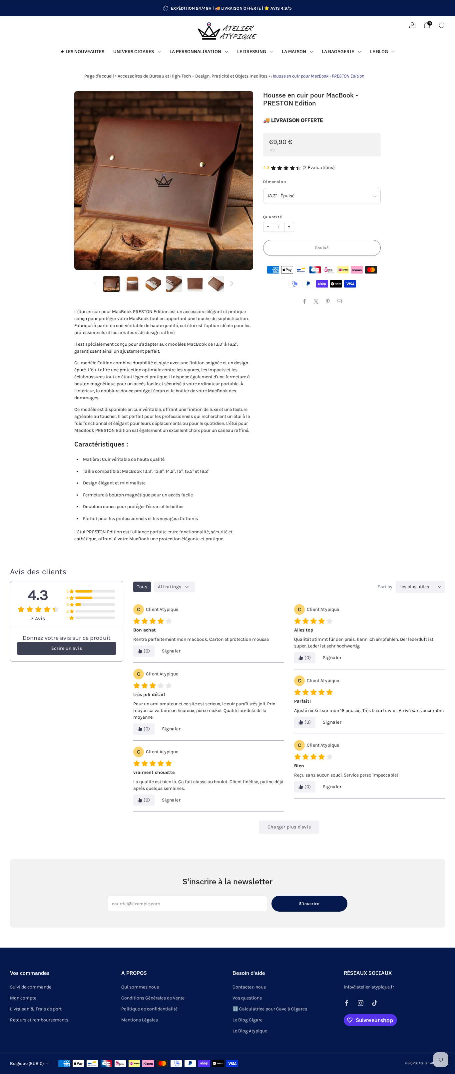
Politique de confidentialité (149, 1009)
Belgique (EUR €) (27, 1063)
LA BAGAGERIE (338, 52)
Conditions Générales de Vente (153, 998)
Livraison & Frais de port (36, 1009)
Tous (142, 587)
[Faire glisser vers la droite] (231, 284)
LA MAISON (294, 52)
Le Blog (379, 52)
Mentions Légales (139, 1020)
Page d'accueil (99, 76)
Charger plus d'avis (289, 827)
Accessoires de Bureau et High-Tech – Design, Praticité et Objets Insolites (192, 76)
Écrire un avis (66, 648)
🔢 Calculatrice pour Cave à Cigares (269, 1009)
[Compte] (412, 25)
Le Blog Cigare (247, 1020)
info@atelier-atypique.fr (369, 987)
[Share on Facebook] (304, 301)
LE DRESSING (251, 52)
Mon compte (23, 998)
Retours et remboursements (39, 1020)
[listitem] (227, 8)
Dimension (274, 181)
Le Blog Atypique (249, 1031)
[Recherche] (441, 25)
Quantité (272, 217)
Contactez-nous (249, 987)
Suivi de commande (30, 987)
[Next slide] (240, 181)
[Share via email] (339, 301)
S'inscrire (309, 903)
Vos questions (247, 998)
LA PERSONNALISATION (195, 52)
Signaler (171, 651)
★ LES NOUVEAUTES (82, 52)
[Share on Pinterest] (327, 301)
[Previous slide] (87, 181)
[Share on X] (316, 301)
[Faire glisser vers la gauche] (95, 284)
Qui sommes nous (140, 987)
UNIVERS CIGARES (133, 52)
